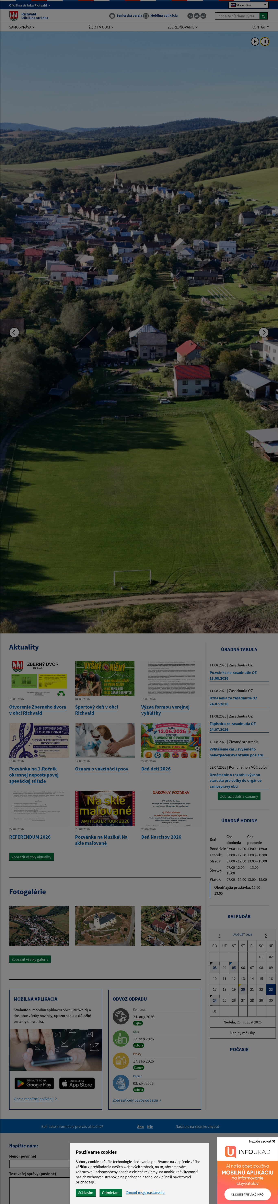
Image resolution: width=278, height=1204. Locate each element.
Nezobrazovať (260, 1141)
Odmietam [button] (110, 1192)
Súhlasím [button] (85, 1192)
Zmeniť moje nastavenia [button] (145, 1192)
